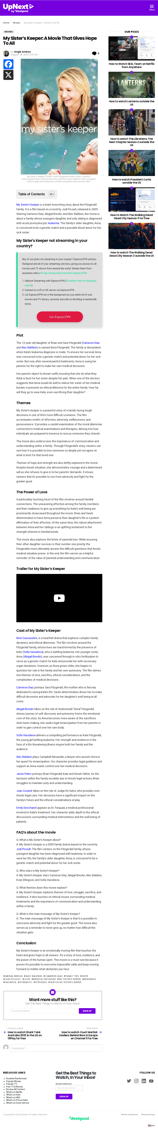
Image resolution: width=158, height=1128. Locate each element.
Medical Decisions (44, 979)
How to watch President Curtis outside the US (131, 181)
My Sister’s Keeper (27, 204)
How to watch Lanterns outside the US (131, 102)
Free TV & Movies (14, 1086)
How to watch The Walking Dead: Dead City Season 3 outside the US (132, 254)
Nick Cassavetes (26, 638)
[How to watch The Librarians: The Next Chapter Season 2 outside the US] (131, 122)
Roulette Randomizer (16, 1078)
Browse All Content (15, 1089)
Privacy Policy (148, 1114)
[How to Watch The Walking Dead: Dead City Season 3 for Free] (131, 199)
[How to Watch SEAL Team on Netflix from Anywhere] (131, 48)
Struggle (41, 982)
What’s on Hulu (13, 1094)
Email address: (64, 1084)
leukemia (53, 223)
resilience (90, 979)
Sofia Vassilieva (33, 652)
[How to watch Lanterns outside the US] (131, 85)
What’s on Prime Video (17, 1100)
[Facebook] (8, 64)
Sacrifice (11, 982)
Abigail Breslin (32, 656)
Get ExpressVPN (60, 317)
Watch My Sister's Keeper (65, 982)
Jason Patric (24, 773)
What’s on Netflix (14, 1092)
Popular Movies (13, 1081)
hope (85, 976)
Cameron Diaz (91, 342)
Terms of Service (129, 1114)
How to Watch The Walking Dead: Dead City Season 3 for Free (131, 216)
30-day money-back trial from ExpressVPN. (63, 273)
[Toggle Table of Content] (50, 194)
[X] (8, 75)
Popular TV (11, 1084)
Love (27, 979)
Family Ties (72, 976)
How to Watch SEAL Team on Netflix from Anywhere (131, 65)
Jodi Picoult (23, 849)
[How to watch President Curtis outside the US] (131, 163)
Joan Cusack (24, 790)
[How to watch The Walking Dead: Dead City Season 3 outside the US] (131, 236)
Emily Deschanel (26, 807)
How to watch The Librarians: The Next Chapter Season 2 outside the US (131, 142)
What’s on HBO (13, 1097)
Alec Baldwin (29, 347)
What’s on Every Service (17, 1103)
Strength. (26, 982)
